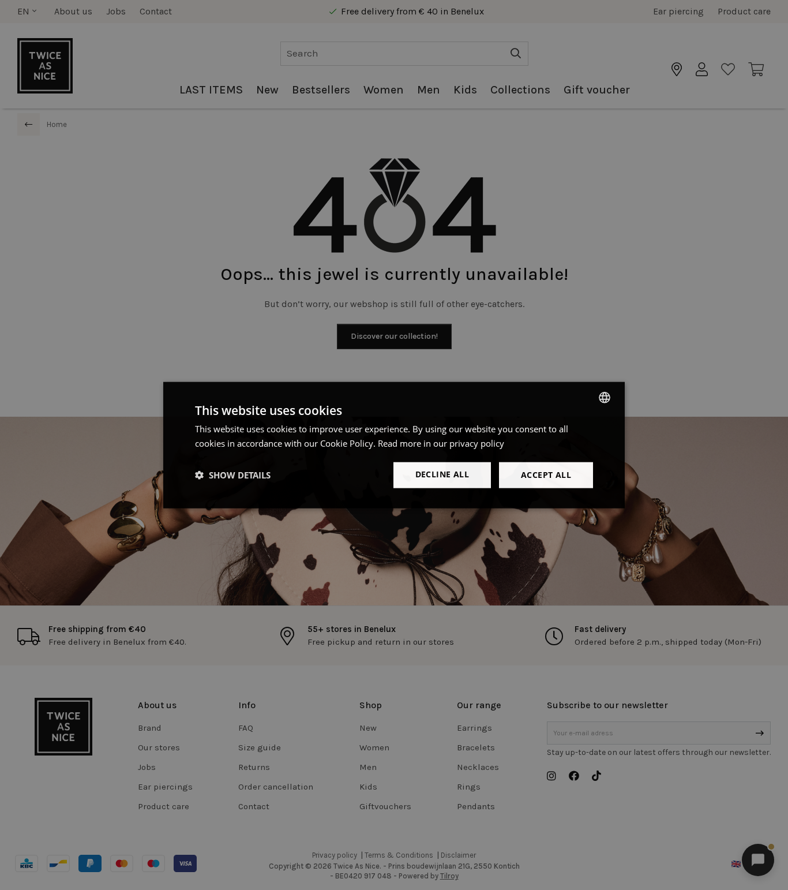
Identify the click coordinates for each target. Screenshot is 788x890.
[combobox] (604, 397)
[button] (233, 475)
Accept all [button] (546, 474)
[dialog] (394, 445)
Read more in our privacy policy (441, 443)
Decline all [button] (442, 474)
